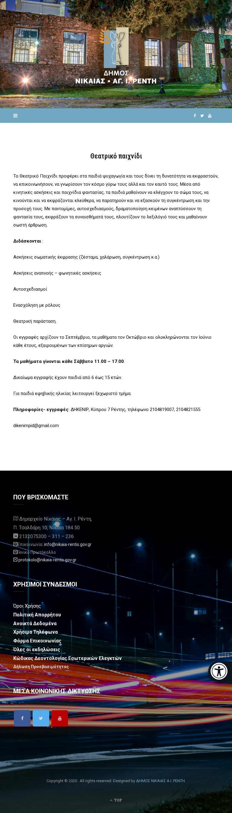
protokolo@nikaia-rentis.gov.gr (47, 559)
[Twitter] (41, 718)
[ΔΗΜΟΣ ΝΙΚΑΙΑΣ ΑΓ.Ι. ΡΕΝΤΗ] (116, 54)
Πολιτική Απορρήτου (37, 615)
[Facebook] (22, 718)
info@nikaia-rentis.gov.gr (68, 544)
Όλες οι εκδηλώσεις (36, 649)
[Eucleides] (220, 671)
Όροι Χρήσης (27, 606)
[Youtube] (59, 718)
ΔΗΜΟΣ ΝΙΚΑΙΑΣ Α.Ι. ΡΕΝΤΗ (160, 781)
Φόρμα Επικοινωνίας (37, 641)
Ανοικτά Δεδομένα (34, 623)
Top (117, 800)
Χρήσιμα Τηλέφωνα (35, 632)
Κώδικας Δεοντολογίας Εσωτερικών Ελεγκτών (67, 658)
